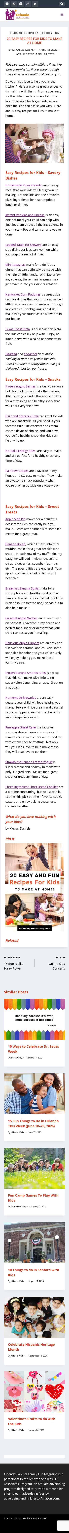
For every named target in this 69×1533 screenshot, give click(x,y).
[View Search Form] (62, 4)
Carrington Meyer (19, 1206)
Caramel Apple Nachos (21, 618)
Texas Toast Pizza (17, 329)
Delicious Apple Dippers (22, 643)
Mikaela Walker (23, 50)
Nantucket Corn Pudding (22, 294)
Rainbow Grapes (16, 471)
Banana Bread (15, 544)
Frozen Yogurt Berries (20, 386)
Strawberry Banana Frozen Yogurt (28, 762)
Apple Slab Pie (15, 519)
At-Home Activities (24, 33)
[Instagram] (21, 4)
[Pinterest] (14, 4)
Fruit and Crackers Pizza (22, 416)
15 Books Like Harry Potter (13, 963)
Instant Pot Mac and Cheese (25, 215)
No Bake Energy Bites (20, 451)
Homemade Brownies (20, 697)
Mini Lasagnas (15, 265)
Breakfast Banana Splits (22, 588)
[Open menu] (62, 14)
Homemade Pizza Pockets (23, 185)
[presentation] (34, 1019)
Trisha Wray (16, 1057)
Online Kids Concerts (57, 963)
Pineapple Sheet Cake (20, 727)
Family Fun (50, 33)
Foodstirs (30, 354)
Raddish (11, 354)
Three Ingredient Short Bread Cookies (31, 787)
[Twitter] (35, 4)
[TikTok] (28, 4)
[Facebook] (7, 4)
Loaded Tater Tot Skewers (23, 245)
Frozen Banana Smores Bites (25, 673)
